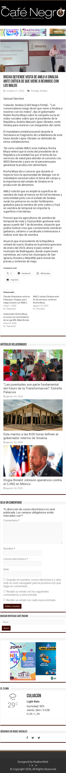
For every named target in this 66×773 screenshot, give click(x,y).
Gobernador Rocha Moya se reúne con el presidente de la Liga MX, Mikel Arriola (16, 317)
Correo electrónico (15, 559)
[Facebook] (27, 737)
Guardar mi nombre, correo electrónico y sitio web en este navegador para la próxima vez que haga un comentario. (32, 583)
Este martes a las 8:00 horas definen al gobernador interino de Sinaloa (30, 436)
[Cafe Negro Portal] (33, 12)
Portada (35, 90)
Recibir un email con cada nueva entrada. (31, 600)
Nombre (9, 548)
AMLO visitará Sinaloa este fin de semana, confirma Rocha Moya (46, 299)
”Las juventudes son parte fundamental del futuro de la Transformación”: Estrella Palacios (32, 388)
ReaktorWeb (40, 761)
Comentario (11, 520)
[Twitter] (32, 737)
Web (6, 569)
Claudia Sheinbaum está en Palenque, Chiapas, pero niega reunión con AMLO (16, 299)
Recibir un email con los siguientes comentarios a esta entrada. (26, 593)
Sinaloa (43, 90)
